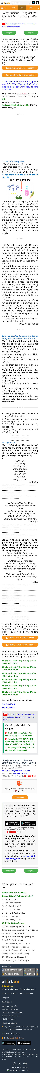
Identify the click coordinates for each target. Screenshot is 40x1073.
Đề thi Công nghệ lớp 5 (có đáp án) (16, 960)
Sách (29, 970)
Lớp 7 (28, 989)
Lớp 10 (9, 993)
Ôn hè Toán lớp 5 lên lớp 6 (12, 940)
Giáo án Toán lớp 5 (9, 899)
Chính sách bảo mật (9, 1006)
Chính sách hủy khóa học (11, 1016)
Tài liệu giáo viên (12, 974)
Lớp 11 (15, 993)
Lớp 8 (33, 989)
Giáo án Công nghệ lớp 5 (12, 919)
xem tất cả (20, 797)
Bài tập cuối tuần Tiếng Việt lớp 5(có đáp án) (20, 930)
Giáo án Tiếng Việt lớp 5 (11, 903)
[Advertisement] (20, 138)
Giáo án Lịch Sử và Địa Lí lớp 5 (14, 913)
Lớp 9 (4, 993)
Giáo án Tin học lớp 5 (10, 916)
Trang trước (9, 33)
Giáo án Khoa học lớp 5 (11, 906)
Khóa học (31, 974)
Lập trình (29, 993)
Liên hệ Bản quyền (9, 1019)
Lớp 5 (22, 8)
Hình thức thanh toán (10, 1009)
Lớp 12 (22, 993)
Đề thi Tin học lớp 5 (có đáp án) (15, 957)
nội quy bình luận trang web (20, 857)
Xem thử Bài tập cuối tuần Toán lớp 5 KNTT (21, 68)
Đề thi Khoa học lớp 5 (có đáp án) (15, 947)
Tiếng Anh (5, 998)
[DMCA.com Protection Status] (20, 1070)
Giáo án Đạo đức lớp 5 (11, 909)
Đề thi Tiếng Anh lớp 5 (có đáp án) (16, 943)
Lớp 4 (13, 8)
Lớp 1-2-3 (5, 989)
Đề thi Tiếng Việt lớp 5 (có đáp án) (16, 926)
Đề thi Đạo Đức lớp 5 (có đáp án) (15, 953)
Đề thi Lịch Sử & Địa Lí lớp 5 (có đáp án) (18, 950)
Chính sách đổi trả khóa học (12, 1012)
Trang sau (30, 33)
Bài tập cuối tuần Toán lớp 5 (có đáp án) (18, 936)
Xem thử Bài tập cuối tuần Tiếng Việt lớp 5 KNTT (21, 75)
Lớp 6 (31, 8)
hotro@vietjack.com (16, 1038)
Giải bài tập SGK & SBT (13, 970)
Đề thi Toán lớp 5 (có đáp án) (13, 933)
